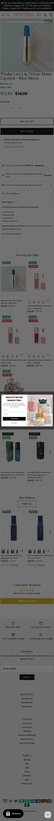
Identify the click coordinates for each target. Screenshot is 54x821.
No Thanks (14, 423)
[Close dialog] (51, 396)
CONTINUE (14, 418)
